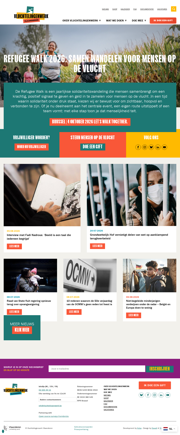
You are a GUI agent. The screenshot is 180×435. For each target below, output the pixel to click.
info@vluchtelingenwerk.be (50, 405)
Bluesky (141, 395)
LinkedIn (157, 147)
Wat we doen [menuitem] (115, 20)
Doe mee (108, 392)
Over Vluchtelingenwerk (116, 386)
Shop (114, 9)
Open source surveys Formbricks (54, 416)
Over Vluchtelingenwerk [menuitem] (80, 20)
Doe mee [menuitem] (137, 20)
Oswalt (154, 428)
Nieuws (105, 9)
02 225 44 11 (45, 390)
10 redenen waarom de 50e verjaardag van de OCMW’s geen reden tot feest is (89, 302)
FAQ (135, 9)
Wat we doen (110, 389)
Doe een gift (93, 146)
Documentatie (147, 9)
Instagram (144, 147)
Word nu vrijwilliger (31, 147)
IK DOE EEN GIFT (155, 385)
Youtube (164, 147)
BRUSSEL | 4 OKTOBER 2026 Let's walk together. (90, 121)
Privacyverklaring (81, 429)
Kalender (125, 9)
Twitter (151, 147)
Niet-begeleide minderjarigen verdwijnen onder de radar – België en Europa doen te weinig (148, 304)
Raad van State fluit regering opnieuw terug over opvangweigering (29, 302)
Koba (139, 428)
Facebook (138, 147)
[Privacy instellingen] (3, 431)
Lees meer (14, 246)
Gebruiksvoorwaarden (83, 427)
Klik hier (22, 330)
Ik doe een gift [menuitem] (163, 20)
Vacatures (162, 9)
